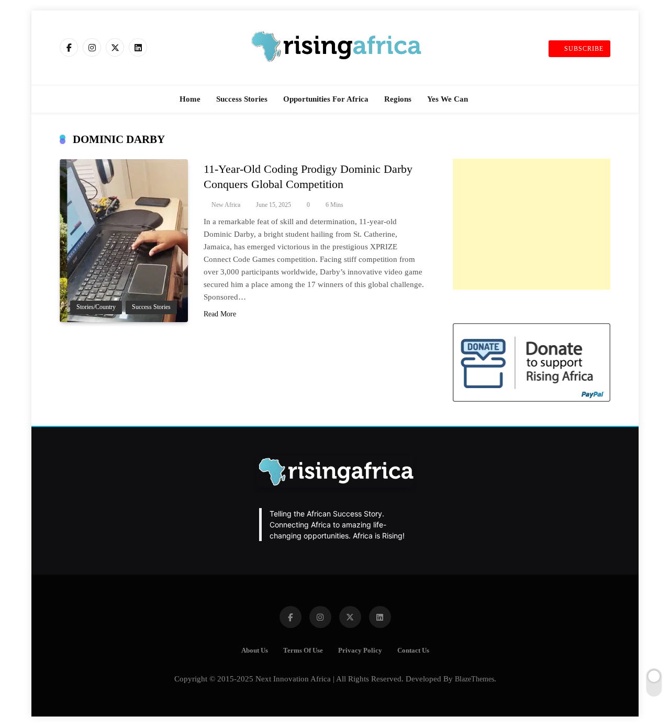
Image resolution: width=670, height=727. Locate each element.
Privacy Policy (360, 650)
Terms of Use (303, 650)
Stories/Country (96, 307)
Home (190, 99)
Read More (220, 314)
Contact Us (413, 650)
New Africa (225, 205)
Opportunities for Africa (325, 99)
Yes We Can (447, 99)
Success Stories (241, 99)
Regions (397, 99)
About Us (254, 650)
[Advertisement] (531, 224)
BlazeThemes (474, 679)
